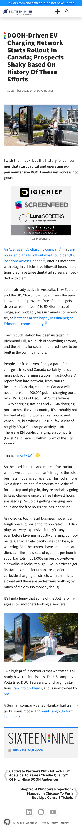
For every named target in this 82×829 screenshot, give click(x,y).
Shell (8, 694)
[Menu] (76, 11)
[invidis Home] (16, 11)
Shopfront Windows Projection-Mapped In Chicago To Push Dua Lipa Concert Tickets (46, 793)
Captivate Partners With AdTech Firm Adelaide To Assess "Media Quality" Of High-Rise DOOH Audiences (39, 775)
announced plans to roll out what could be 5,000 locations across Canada (39, 255)
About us (31, 823)
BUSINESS (19, 750)
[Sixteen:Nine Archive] (41, 742)
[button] (67, 11)
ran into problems (27, 688)
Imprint (64, 823)
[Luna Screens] (41, 218)
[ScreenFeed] (41, 205)
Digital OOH (35, 750)
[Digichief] (41, 193)
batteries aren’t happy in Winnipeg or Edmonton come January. (38, 321)
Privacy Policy (49, 823)
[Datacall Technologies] (41, 230)
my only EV (23, 455)
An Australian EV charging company (32, 249)
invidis (20, 823)
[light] (57, 11)
